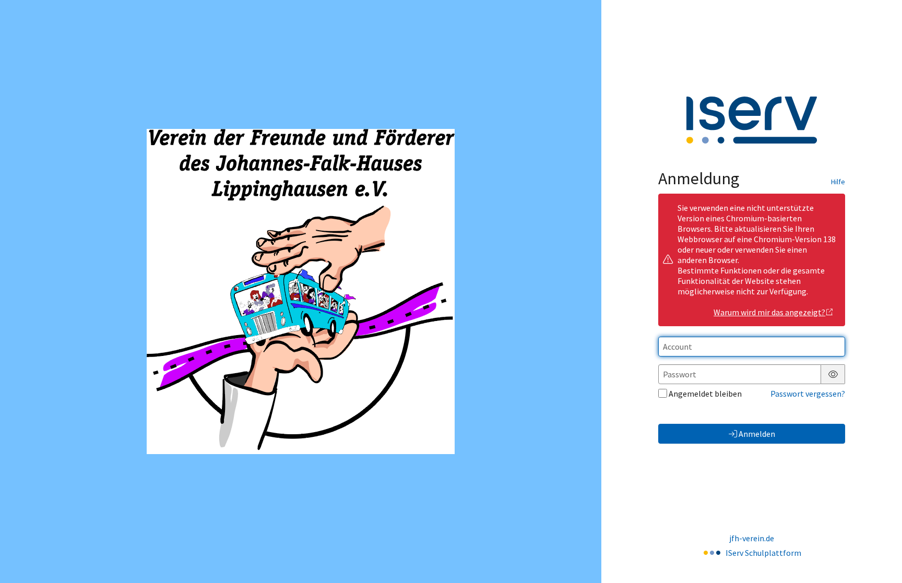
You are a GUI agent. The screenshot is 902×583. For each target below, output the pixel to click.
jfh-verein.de (751, 538)
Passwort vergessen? (807, 393)
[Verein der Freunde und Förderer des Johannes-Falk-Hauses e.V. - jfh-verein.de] (301, 291)
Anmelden (757, 434)
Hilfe (838, 181)
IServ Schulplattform (763, 553)
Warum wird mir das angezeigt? (769, 312)
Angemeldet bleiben (705, 393)
